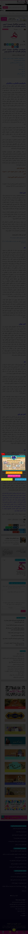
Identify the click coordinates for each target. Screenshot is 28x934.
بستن (3, 453)
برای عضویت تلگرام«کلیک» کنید (20, 479)
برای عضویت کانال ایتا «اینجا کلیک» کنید (14, 472)
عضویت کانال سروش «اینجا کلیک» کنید (14, 475)
